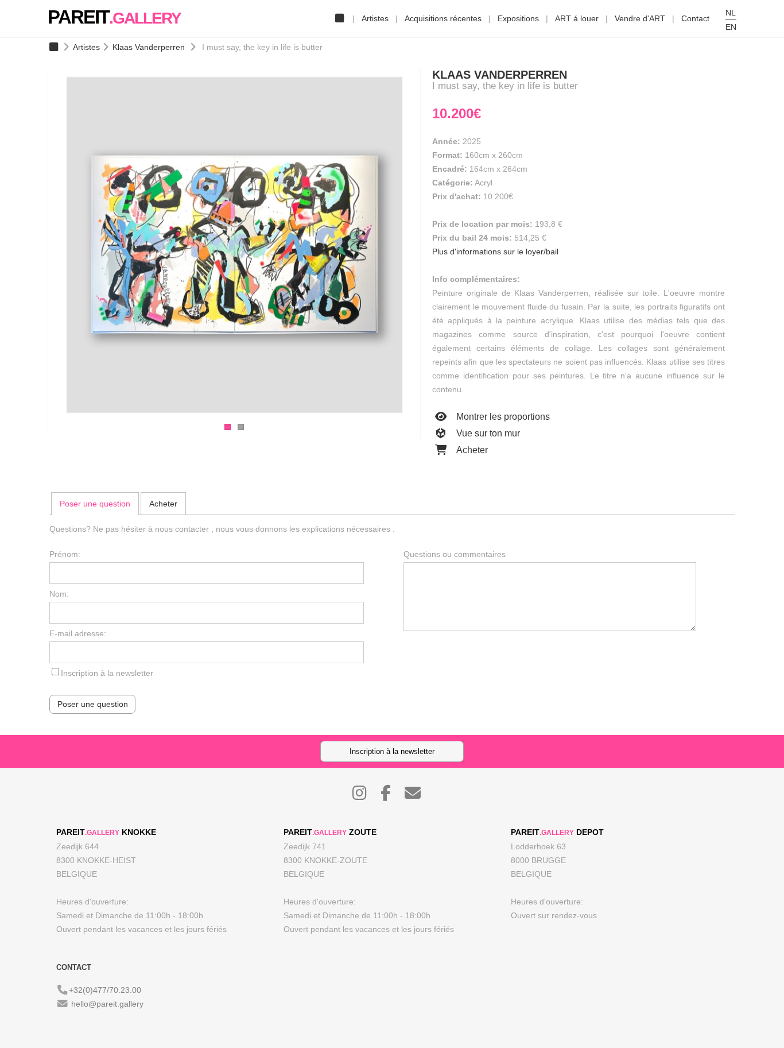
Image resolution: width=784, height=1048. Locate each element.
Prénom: (64, 554)
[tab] (95, 503)
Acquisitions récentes (443, 18)
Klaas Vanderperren (148, 47)
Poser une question (95, 503)
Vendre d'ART (640, 18)
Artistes (375, 18)
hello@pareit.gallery (107, 1003)
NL (730, 12)
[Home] (339, 18)
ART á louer (577, 18)
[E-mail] (418, 795)
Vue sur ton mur (487, 433)
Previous (36, 246)
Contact (695, 18)
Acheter (471, 450)
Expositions (518, 18)
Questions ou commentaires (454, 554)
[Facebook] (391, 795)
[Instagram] (365, 795)
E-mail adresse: (77, 633)
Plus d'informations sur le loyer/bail (495, 251)
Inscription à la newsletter (107, 673)
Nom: (59, 593)
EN (730, 27)
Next (432, 246)
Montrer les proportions (502, 416)
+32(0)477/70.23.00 (105, 990)
